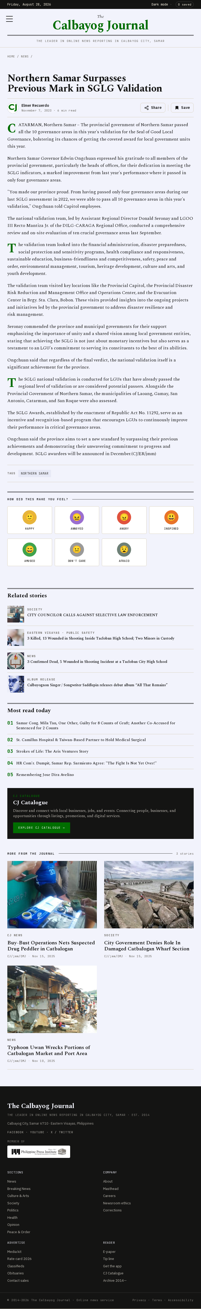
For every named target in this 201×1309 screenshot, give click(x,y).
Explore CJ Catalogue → (41, 827)
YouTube (37, 1132)
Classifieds (15, 1266)
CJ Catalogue (113, 1273)
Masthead (111, 1188)
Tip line (108, 1259)
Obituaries (15, 1273)
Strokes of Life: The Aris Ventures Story (52, 751)
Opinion (13, 1224)
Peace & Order (18, 1232)
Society (111, 935)
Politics (13, 1210)
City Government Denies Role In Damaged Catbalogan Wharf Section (146, 946)
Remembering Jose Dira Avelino (45, 775)
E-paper (109, 1251)
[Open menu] (9, 19)
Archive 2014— (115, 1280)
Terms (157, 1300)
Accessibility (181, 1300)
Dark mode (160, 4)
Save (185, 107)
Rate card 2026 (19, 1259)
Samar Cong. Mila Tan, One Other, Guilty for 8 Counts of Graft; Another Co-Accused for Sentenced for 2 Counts (95, 726)
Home (11, 56)
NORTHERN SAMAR (34, 473)
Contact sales (18, 1280)
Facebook (15, 1132)
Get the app (112, 1266)
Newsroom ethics (117, 1203)
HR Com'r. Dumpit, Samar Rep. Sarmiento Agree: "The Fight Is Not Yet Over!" (86, 763)
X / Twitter (62, 1132)
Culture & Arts (18, 1196)
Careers (109, 1196)
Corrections (112, 1210)
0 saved (184, 4)
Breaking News (19, 1188)
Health (12, 1217)
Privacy (139, 1300)
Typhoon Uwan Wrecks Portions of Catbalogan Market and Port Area (48, 1050)
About (108, 1181)
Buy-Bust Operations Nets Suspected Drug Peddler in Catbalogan (51, 946)
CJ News (15, 935)
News (25, 56)
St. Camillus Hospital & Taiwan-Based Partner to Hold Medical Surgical (81, 740)
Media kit (14, 1251)
